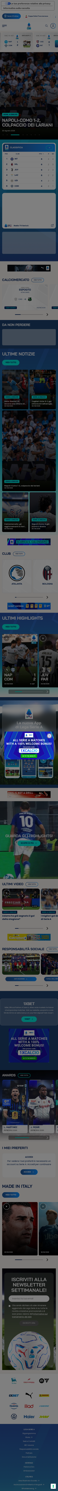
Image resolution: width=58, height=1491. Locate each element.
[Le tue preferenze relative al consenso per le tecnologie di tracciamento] (53, 1486)
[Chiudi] (49, 736)
